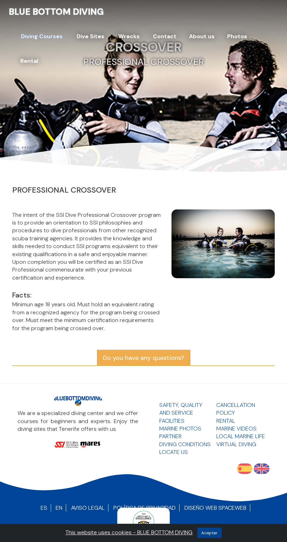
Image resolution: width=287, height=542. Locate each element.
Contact (164, 36)
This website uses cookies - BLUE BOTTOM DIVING (128, 532)
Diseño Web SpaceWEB (215, 507)
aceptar (209, 533)
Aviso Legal (88, 507)
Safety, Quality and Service (180, 408)
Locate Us (173, 452)
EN (59, 507)
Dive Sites (90, 36)
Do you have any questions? (143, 358)
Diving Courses (42, 36)
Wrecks (129, 36)
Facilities (171, 420)
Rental (29, 61)
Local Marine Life (240, 436)
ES (44, 507)
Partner (170, 436)
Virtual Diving (236, 444)
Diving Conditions (185, 444)
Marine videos (236, 428)
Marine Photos (180, 428)
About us (202, 36)
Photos (237, 36)
